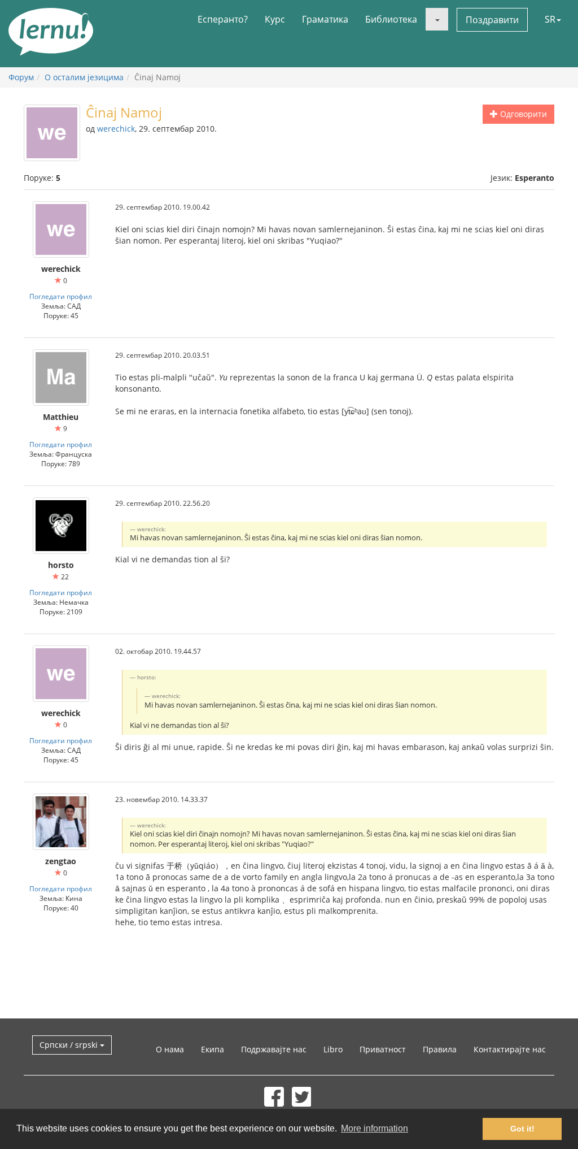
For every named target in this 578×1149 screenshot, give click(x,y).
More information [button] (374, 1128)
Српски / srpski (70, 1044)
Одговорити (522, 114)
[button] (437, 19)
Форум (21, 77)
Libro (333, 1049)
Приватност (383, 1049)
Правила (440, 1049)
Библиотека (391, 19)
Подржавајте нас (273, 1049)
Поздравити (492, 20)
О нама (170, 1049)
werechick (116, 128)
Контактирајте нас (510, 1049)
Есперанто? (223, 19)
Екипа (212, 1049)
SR (550, 19)
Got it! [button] (522, 1128)
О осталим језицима (84, 77)
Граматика (325, 19)
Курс (275, 19)
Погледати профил (60, 296)
